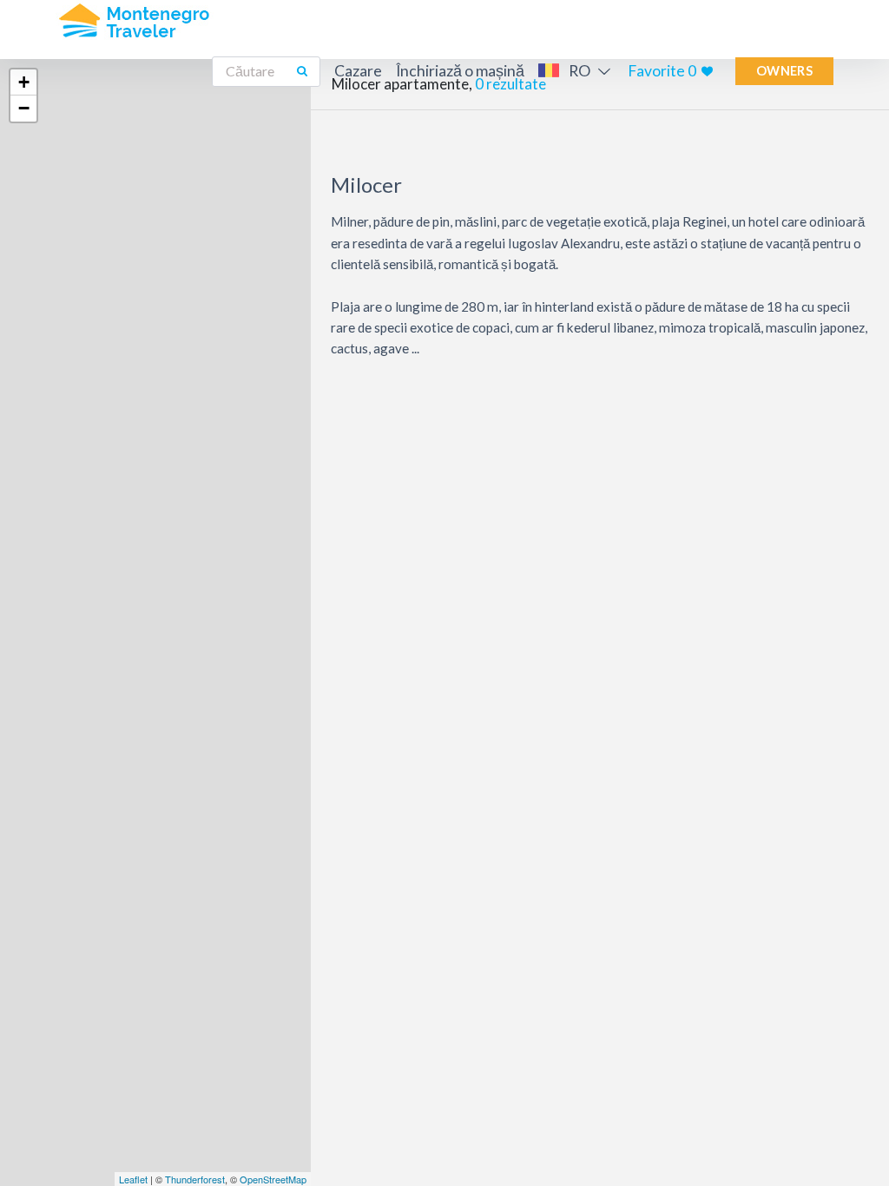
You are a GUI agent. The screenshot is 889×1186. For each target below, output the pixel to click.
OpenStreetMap (273, 1179)
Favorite (662, 71)
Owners (784, 70)
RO (579, 71)
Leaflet (133, 1179)
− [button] (24, 108)
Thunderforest (195, 1179)
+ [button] (24, 82)
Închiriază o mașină (460, 71)
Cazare (358, 71)
